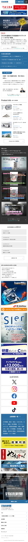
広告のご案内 (4, 525)
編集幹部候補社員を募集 (7, 246)
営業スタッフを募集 (6, 233)
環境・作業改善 (16, 109)
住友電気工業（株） (16, 116)
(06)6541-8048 (4, 509)
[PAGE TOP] (26, 536)
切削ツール (21, 119)
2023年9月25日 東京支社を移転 (9, 239)
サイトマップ (4, 531)
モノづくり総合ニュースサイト (13, 95)
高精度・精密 (16, 119)
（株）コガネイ (15, 106)
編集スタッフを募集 (6, 252)
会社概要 (3, 519)
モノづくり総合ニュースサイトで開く (14, 219)
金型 (21, 117)
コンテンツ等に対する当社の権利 (7, 535)
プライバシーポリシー (5, 537)
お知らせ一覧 (14, 258)
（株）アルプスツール (16, 126)
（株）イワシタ (15, 135)
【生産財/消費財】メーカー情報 (7, 516)
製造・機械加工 (16, 117)
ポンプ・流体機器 (16, 108)
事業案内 (3, 528)
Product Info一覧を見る (14, 141)
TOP (2, 512)
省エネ (21, 109)
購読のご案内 (20, 1)
